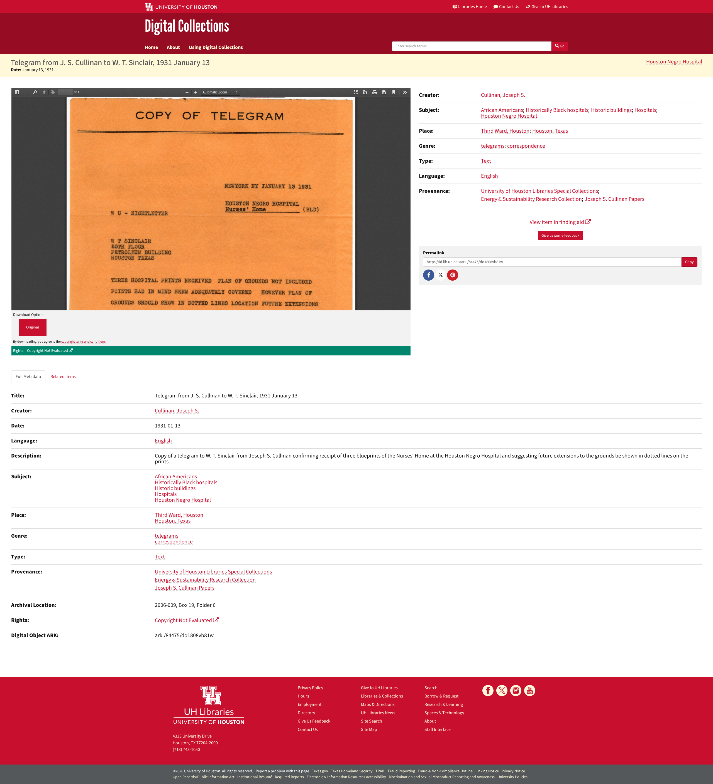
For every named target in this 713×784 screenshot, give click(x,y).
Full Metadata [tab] (28, 377)
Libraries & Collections (382, 696)
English (489, 176)
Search (431, 688)
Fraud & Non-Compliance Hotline (445, 771)
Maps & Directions (378, 704)
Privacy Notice (513, 771)
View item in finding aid (557, 222)
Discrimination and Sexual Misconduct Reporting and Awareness (442, 777)
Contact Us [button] (509, 7)
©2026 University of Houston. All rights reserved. (213, 771)
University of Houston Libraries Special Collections (539, 191)
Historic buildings (611, 110)
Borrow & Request (441, 696)
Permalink (433, 253)
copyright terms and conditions (83, 341)
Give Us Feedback (314, 721)
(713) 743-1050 (186, 749)
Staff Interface (437, 729)
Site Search (371, 721)
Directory (306, 713)
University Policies (512, 777)
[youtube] (529, 690)
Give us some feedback (560, 235)
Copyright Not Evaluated (48, 350)
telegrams (492, 146)
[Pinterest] (452, 275)
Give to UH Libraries (379, 688)
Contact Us (308, 729)
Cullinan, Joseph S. (503, 95)
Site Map (369, 729)
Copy (689, 262)
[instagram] (515, 690)
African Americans (502, 110)
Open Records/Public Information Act (204, 777)
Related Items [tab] (63, 377)
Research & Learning (443, 704)
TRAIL (380, 771)
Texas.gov (320, 771)
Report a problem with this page (282, 771)
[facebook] (488, 690)
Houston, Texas (550, 131)
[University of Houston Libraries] (209, 704)
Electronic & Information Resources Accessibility (346, 777)
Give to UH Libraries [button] (549, 7)
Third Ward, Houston (505, 131)
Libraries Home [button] (472, 7)
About (173, 47)
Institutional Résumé (254, 777)
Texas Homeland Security (352, 771)
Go (562, 46)
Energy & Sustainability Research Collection (531, 199)
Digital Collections (187, 26)
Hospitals (645, 110)
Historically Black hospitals (557, 110)
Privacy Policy (310, 688)
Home (151, 47)
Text (486, 161)
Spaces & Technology (444, 713)
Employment (309, 704)
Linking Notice (487, 771)
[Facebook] (428, 275)
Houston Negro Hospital (674, 62)
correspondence (526, 146)
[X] (440, 275)
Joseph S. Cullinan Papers (614, 199)
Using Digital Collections (216, 47)
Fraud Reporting (401, 771)
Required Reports (289, 777)
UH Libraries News (378, 713)
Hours (303, 696)
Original (32, 327)
